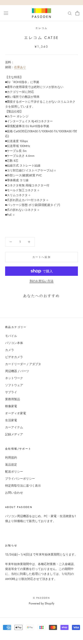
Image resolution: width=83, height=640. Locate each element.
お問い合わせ (14, 492)
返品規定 (11, 464)
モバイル (11, 336)
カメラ (9, 350)
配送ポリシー (14, 471)
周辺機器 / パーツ (17, 371)
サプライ (11, 392)
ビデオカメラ (14, 357)
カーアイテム (14, 427)
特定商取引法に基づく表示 (23, 485)
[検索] (70, 13)
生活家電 (11, 420)
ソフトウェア (14, 385)
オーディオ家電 (15, 413)
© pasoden (41, 598)
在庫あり (20, 67)
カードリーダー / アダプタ (23, 364)
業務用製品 (12, 399)
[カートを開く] (77, 13)
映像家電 (11, 406)
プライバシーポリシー (20, 478)
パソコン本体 (14, 343)
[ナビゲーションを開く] (6, 13)
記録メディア (14, 434)
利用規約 (11, 457)
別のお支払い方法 (41, 281)
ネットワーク (14, 378)
